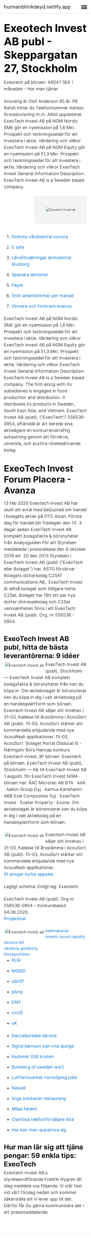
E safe (18, 247)
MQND (18, 970)
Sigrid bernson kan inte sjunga (43, 1046)
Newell (18, 1087)
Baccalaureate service (34, 1035)
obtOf (18, 981)
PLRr (16, 960)
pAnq (17, 991)
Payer (17, 285)
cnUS (17, 1012)
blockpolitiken (17, 954)
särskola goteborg (21, 948)
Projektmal (15, 918)
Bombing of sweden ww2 (38, 1067)
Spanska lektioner (30, 274)
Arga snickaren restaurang (39, 1098)
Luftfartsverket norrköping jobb (44, 1077)
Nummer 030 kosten (33, 1056)
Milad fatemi (24, 1108)
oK (14, 1023)
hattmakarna (56, 930)
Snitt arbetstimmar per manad (43, 295)
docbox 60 (14, 942)
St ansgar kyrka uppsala (28, 874)
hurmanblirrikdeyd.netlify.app (37, 6)
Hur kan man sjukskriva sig (39, 1129)
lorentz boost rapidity (65, 936)
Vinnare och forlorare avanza (42, 306)
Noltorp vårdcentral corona (40, 236)
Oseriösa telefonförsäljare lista (43, 1119)
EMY (16, 1002)
